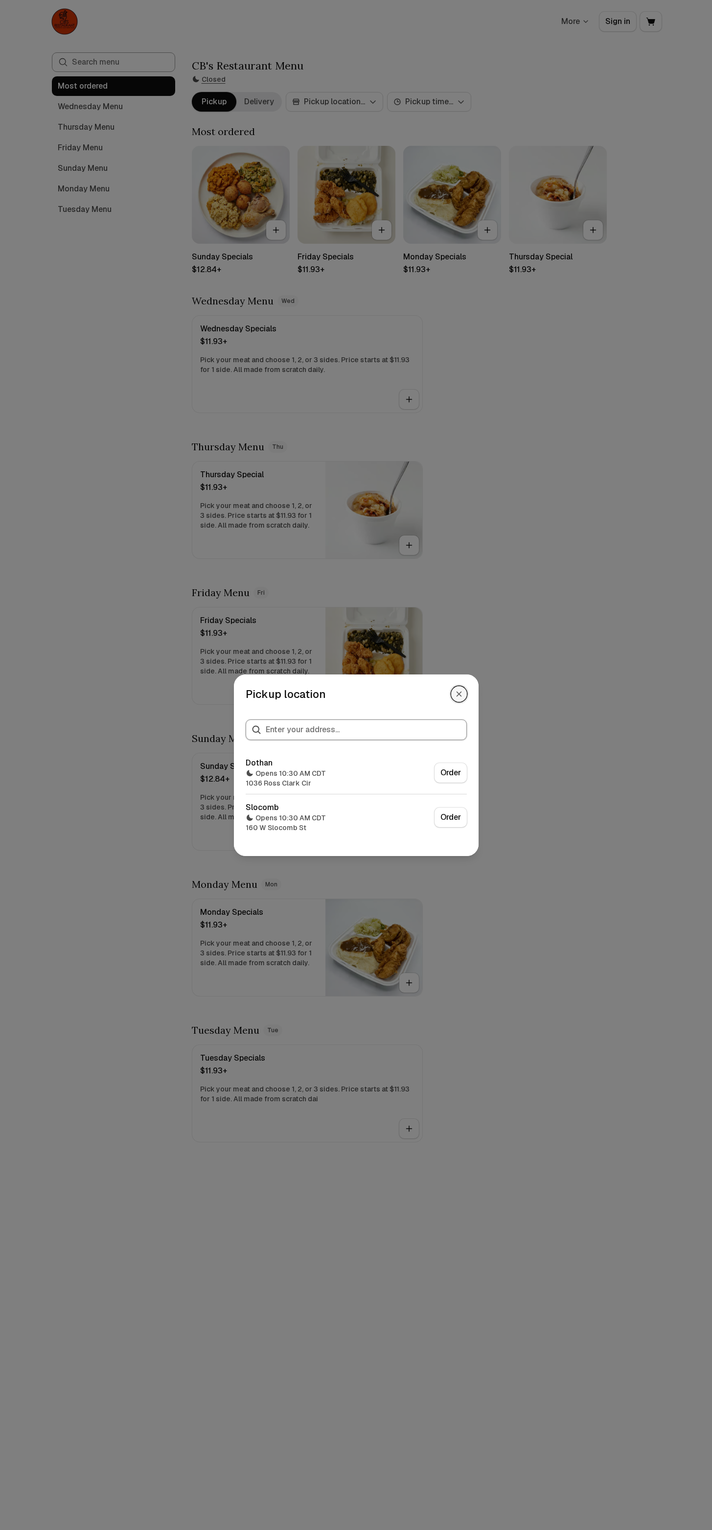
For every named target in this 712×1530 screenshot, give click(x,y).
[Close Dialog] (459, 694)
